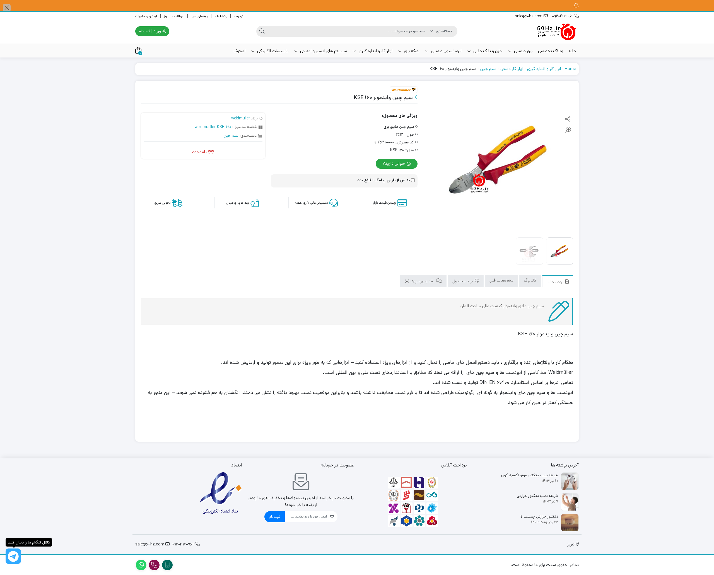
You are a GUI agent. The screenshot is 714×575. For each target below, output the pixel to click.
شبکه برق (411, 51)
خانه (572, 51)
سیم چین (488, 69)
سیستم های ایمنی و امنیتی (323, 51)
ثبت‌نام (274, 516)
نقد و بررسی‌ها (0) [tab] (420, 281)
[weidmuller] (404, 90)
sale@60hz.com (529, 16)
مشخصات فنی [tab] (501, 280)
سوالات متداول (173, 16)
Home (570, 69)
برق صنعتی (522, 51)
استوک (239, 51)
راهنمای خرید (199, 16)
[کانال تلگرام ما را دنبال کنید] (13, 556)
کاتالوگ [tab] (530, 280)
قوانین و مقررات (146, 16)
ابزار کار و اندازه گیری (375, 51)
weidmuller (240, 118)
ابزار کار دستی (511, 69)
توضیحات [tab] (556, 282)
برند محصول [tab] (463, 281)
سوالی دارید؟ (394, 163)
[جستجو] (261, 31)
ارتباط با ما (220, 16)
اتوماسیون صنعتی (446, 51)
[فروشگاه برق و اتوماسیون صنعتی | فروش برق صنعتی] (556, 31)
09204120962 (563, 16)
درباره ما (238, 16)
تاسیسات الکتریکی (272, 51)
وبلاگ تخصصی (550, 51)
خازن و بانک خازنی (487, 51)
